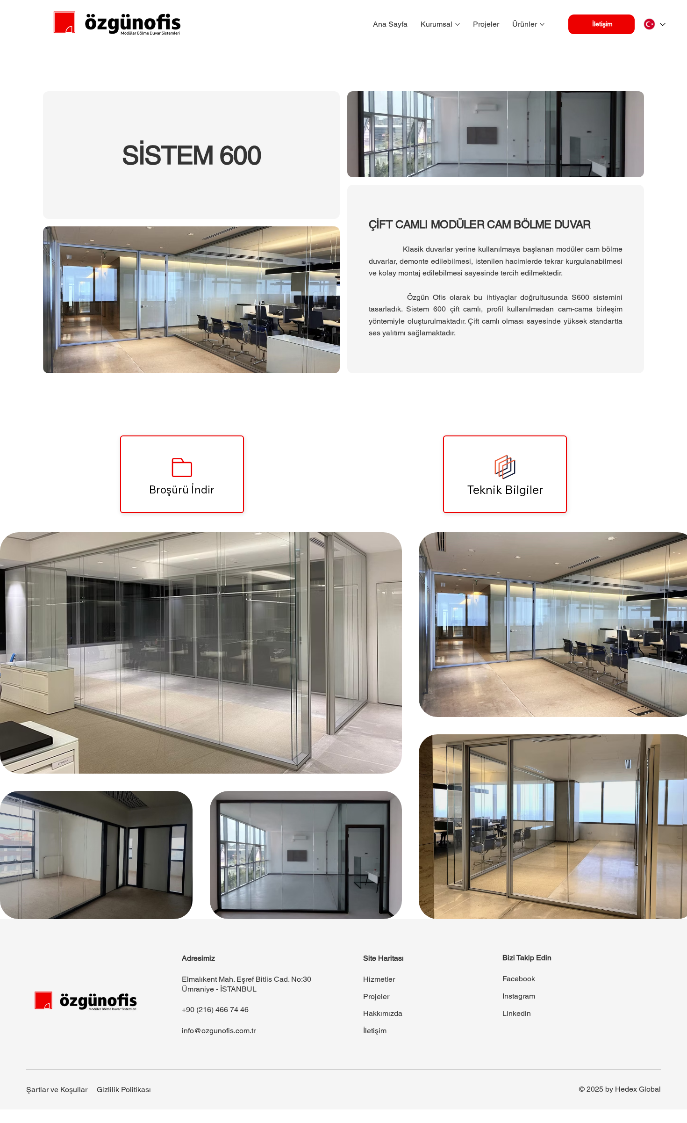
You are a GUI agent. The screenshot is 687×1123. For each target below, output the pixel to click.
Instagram (518, 996)
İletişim (374, 1030)
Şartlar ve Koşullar (56, 1089)
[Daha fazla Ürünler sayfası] (542, 24)
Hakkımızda (382, 1013)
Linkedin (516, 1013)
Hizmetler (379, 979)
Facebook (518, 978)
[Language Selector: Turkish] (654, 24)
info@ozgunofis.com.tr (219, 1030)
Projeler (376, 996)
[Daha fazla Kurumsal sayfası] (457, 24)
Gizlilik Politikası (124, 1089)
